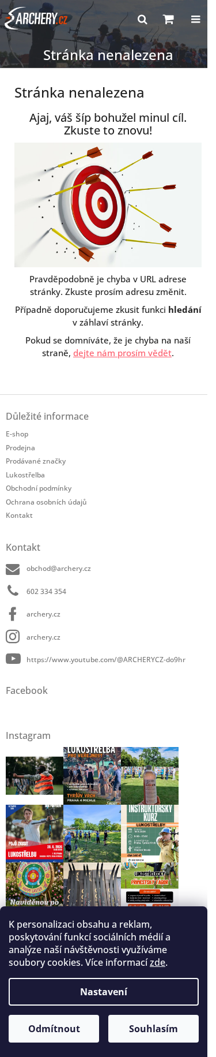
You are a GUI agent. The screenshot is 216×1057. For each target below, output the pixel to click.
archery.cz (43, 614)
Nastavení (103, 991)
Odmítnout (54, 1028)
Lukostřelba (25, 475)
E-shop (17, 434)
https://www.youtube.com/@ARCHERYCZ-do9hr (105, 659)
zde (157, 962)
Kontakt (19, 515)
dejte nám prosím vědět (122, 352)
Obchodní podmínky (38, 488)
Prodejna (20, 448)
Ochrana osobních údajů (46, 502)
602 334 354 (46, 591)
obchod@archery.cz (58, 568)
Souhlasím (153, 1028)
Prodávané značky (36, 461)
